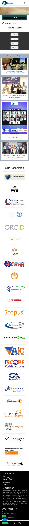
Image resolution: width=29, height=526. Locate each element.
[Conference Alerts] (14, 413)
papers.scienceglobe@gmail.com (10, 515)
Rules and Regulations (8, 478)
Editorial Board (6, 482)
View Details (14, 35)
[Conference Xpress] (14, 337)
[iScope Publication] (14, 364)
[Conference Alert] (14, 376)
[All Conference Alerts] (14, 176)
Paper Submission (7, 479)
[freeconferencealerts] (14, 201)
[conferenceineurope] (14, 263)
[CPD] (14, 214)
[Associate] (14, 189)
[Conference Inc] (14, 288)
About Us (5, 481)
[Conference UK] (14, 325)
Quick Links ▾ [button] (14, 18)
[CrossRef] (14, 400)
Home (4, 476)
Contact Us (5, 484)
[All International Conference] (14, 350)
